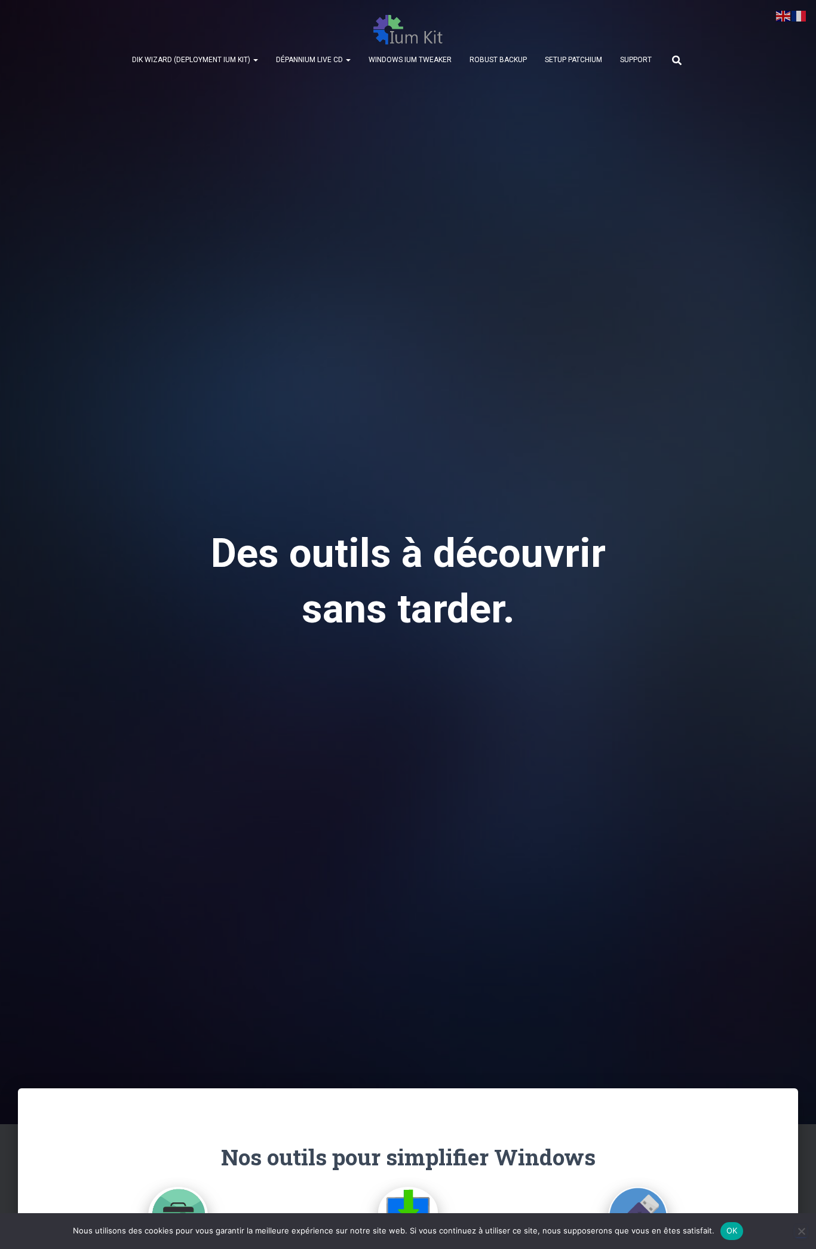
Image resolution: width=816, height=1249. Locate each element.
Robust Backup (498, 60)
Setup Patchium (573, 60)
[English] (784, 15)
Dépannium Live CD (310, 60)
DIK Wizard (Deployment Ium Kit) (192, 60)
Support (636, 60)
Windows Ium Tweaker (410, 60)
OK (732, 1230)
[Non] (801, 1231)
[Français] (799, 15)
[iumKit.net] (408, 30)
